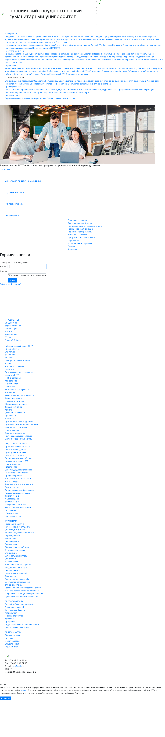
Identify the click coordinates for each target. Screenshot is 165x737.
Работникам (139, 39)
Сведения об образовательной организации (26, 36)
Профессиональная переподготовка (85, 226)
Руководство (71, 36)
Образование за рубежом (17, 547)
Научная (26, 98)
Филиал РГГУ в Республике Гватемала (93, 59)
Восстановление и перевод (72, 81)
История (143, 36)
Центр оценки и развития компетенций (127, 81)
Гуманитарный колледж (63, 56)
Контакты (107, 45)
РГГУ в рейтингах (84, 39)
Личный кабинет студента (130, 68)
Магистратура (11, 481)
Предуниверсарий (84, 56)
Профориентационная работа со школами (72, 54)
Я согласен (5, 698)
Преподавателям (13, 86)
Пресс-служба (131, 36)
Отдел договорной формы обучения (31, 74)
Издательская (68, 98)
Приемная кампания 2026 (17, 54)
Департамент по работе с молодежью (99, 68)
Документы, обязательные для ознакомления (89, 84)
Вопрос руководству (151, 45)
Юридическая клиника (16, 404)
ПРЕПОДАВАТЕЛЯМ (14, 601)
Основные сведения (77, 220)
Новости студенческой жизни (19, 532)
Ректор (51, 36)
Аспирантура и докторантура (108, 56)
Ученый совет (112, 39)
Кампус (66, 45)
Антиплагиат (83, 89)
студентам (10, 65)
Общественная (54, 98)
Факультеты (118, 36)
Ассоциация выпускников (26, 39)
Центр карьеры (66, 71)
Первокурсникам (33, 68)
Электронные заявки (80, 45)
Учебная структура (98, 89)
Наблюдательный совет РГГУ (19, 346)
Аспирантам (153, 81)
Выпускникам (51, 81)
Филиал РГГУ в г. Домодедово (59, 59)
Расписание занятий (14, 68)
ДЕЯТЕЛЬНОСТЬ (13, 632)
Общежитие (39, 81)
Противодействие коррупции (126, 45)
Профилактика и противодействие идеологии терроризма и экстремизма (21, 427)
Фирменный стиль (53, 45)
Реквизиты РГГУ (57, 74)
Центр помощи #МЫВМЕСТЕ (46, 48)
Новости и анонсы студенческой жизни (61, 68)
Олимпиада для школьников (18, 470)
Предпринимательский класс (107, 54)
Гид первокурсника (14, 204)
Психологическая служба (17, 84)
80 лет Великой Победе (89, 36)
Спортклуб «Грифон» (153, 68)
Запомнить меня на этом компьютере (28, 275)
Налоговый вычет (16, 77)
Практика (62, 84)
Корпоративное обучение (80, 243)
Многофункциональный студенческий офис (26, 71)
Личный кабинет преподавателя (20, 89)
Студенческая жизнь (15, 550)
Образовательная (13, 98)
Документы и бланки (66, 89)
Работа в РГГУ (126, 39)
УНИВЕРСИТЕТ (12, 320)
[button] (12, 138)
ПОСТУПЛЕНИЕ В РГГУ (16, 443)
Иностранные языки (77, 234)
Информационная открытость (41, 42)
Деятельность (12, 95)
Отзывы (71, 246)
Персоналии (73, 240)
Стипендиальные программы (19, 81)
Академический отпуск (97, 81)
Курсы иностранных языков (31, 59)
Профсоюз (123, 89)
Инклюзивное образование (124, 59)
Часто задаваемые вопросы (18, 48)
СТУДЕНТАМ (11, 521)
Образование (94, 71)
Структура (106, 36)
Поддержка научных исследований (49, 92)
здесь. (24, 690)
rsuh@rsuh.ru (18, 666)
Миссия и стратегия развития (60, 39)
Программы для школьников (81, 237)
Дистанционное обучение (80, 223)
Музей (42, 39)
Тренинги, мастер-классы (80, 232)
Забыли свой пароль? (10, 284)
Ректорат (59, 36)
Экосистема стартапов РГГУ (43, 84)
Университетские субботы (134, 54)
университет (11, 33)
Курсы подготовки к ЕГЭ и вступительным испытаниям (16, 464)
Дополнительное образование (19, 490)
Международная (38, 98)
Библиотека (52, 71)
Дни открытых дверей (41, 54)
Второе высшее (130, 56)
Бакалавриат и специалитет (18, 478)
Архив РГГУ (96, 45)
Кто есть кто (99, 39)
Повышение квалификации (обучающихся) (122, 71)
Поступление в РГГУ (15, 51)
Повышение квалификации (80, 229)
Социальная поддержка (76, 74)
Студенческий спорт (15, 192)
